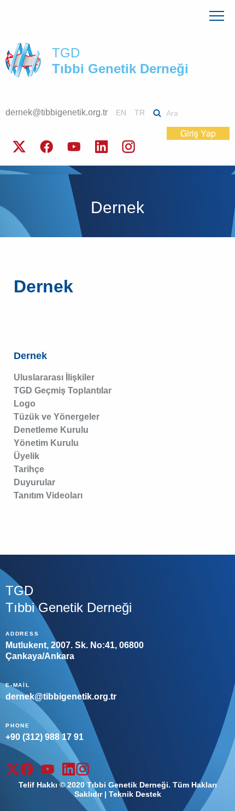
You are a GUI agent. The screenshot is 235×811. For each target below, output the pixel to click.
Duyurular (34, 482)
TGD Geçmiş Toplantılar (62, 390)
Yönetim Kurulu (46, 443)
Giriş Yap (198, 133)
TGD (120, 60)
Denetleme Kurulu (51, 429)
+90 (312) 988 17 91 (44, 737)
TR (139, 112)
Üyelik (26, 456)
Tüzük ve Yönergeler (56, 416)
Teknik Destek (135, 794)
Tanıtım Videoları (48, 495)
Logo (25, 403)
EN (121, 112)
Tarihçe (29, 469)
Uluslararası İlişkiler (54, 377)
